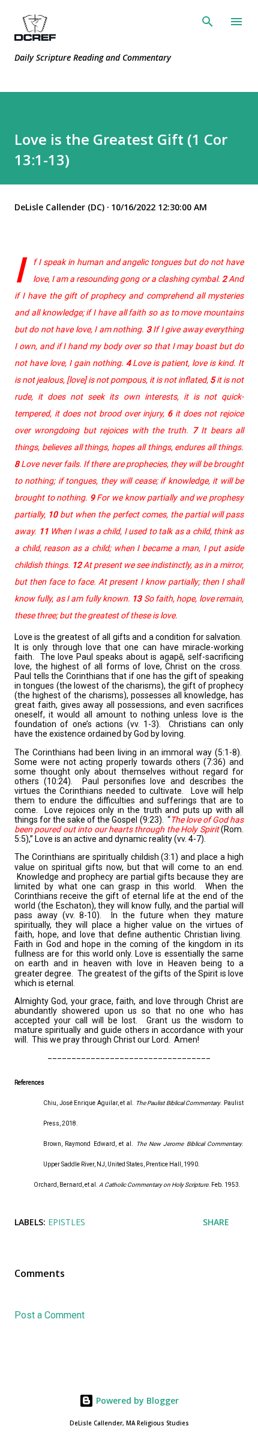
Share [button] (216, 1222)
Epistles (66, 1222)
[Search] (207, 21)
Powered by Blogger (136, 1400)
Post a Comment (49, 1315)
